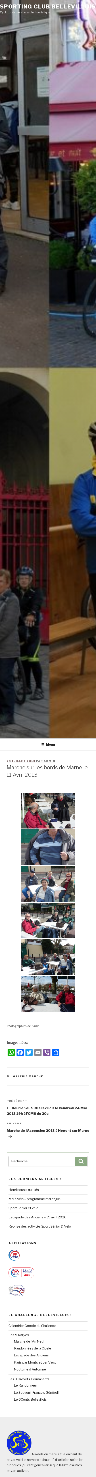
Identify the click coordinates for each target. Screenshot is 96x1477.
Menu (50, 744)
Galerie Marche (28, 1076)
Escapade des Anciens (31, 1355)
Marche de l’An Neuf (29, 1341)
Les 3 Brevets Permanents (29, 1379)
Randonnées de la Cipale (32, 1348)
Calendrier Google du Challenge (32, 1326)
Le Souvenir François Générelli (36, 1393)
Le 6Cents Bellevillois (30, 1400)
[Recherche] (81, 1161)
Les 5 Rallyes (18, 1335)
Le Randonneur (25, 1385)
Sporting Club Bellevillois (48, 6)
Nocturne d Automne (30, 1369)
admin (49, 761)
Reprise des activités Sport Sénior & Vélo (39, 1226)
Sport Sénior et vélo (23, 1208)
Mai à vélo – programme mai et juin (34, 1199)
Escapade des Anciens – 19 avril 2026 (37, 1217)
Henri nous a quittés (23, 1190)
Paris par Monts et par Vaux (35, 1362)
